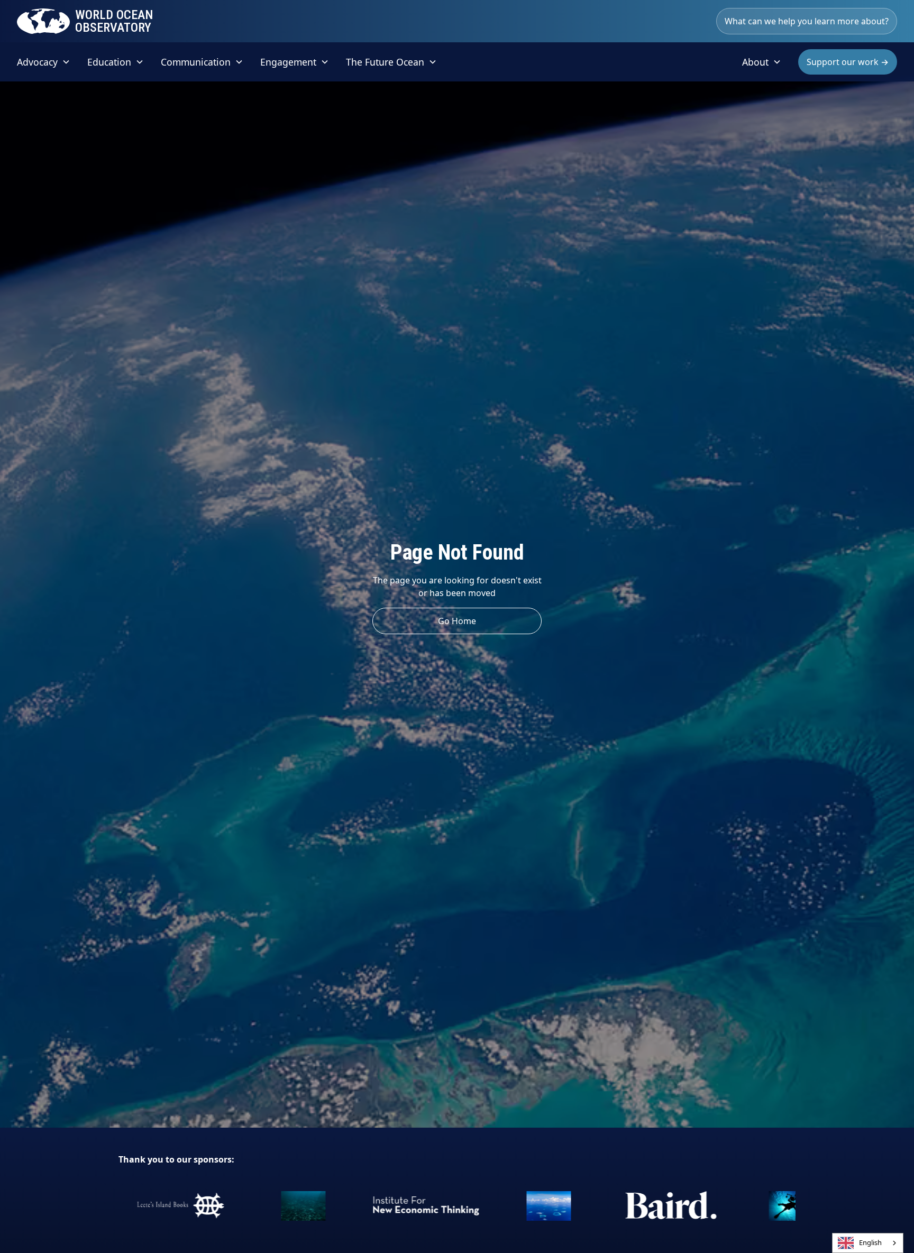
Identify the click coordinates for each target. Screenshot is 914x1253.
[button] (43, 61)
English (870, 1242)
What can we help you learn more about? (807, 21)
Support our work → (848, 62)
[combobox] (867, 1243)
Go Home (457, 621)
